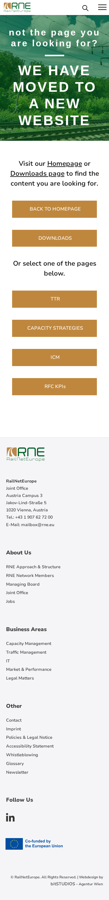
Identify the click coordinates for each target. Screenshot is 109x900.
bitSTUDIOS (63, 884)
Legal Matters (20, 678)
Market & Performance (28, 669)
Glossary (15, 763)
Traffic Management (26, 652)
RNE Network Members (30, 575)
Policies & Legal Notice (29, 737)
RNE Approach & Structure (33, 567)
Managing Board (23, 584)
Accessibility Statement (30, 746)
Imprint (13, 729)
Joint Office (17, 593)
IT (8, 661)
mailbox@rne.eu (37, 525)
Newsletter (17, 772)
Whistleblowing (22, 755)
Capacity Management (28, 643)
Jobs (10, 601)
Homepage (64, 163)
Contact (13, 720)
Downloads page (37, 173)
